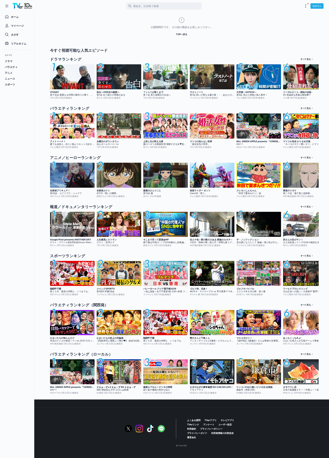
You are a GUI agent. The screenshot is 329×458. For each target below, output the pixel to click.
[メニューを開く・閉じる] (305, 6)
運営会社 (191, 437)
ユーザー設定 (225, 424)
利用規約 (191, 428)
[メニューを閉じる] (7, 6)
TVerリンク (193, 424)
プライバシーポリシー (211, 428)
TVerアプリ (211, 420)
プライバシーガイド (197, 433)
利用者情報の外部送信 (222, 433)
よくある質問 (193, 420)
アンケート (208, 424)
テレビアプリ (227, 420)
